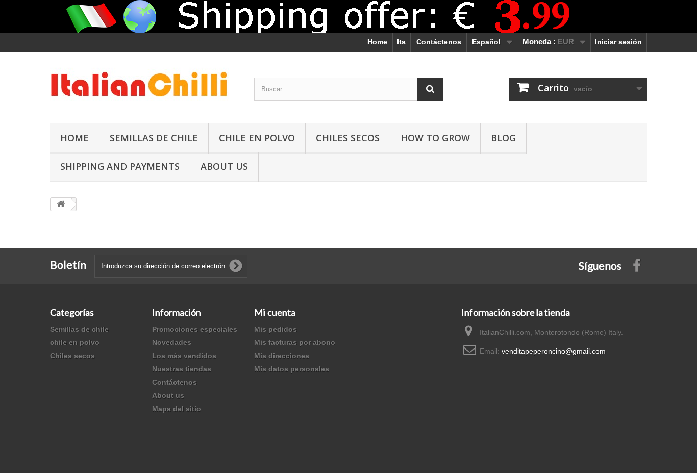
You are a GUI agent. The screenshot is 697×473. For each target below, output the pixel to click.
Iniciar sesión (618, 42)
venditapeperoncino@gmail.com (554, 351)
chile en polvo (257, 138)
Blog (503, 138)
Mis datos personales (291, 369)
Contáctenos (438, 42)
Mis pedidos (275, 329)
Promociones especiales (194, 329)
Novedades (171, 342)
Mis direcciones (281, 356)
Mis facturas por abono (294, 342)
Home (377, 42)
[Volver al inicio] (60, 204)
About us (168, 395)
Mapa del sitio (176, 409)
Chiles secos (348, 138)
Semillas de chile (154, 138)
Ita (401, 42)
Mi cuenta (274, 312)
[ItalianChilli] (144, 85)
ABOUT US (224, 166)
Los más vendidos (184, 356)
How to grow (435, 138)
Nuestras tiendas (181, 369)
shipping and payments (120, 166)
